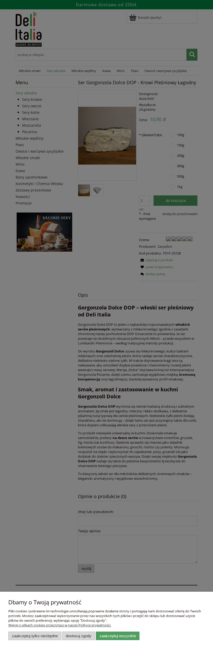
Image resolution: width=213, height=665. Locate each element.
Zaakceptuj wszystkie (117, 636)
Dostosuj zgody (78, 636)
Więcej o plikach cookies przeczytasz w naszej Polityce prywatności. (59, 625)
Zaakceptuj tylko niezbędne (35, 636)
